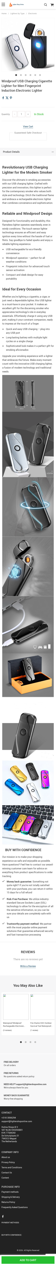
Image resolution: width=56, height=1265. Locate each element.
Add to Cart (28, 1260)
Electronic (32, 13)
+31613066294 (8, 1117)
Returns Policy (8, 1202)
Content (5, 1177)
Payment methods (10, 1191)
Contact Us (6, 1172)
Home (4, 13)
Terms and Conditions (11, 1167)
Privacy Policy (8, 1162)
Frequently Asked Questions (14, 1207)
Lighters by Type (17, 13)
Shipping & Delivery (10, 1197)
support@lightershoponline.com (16, 1121)
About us (5, 1157)
